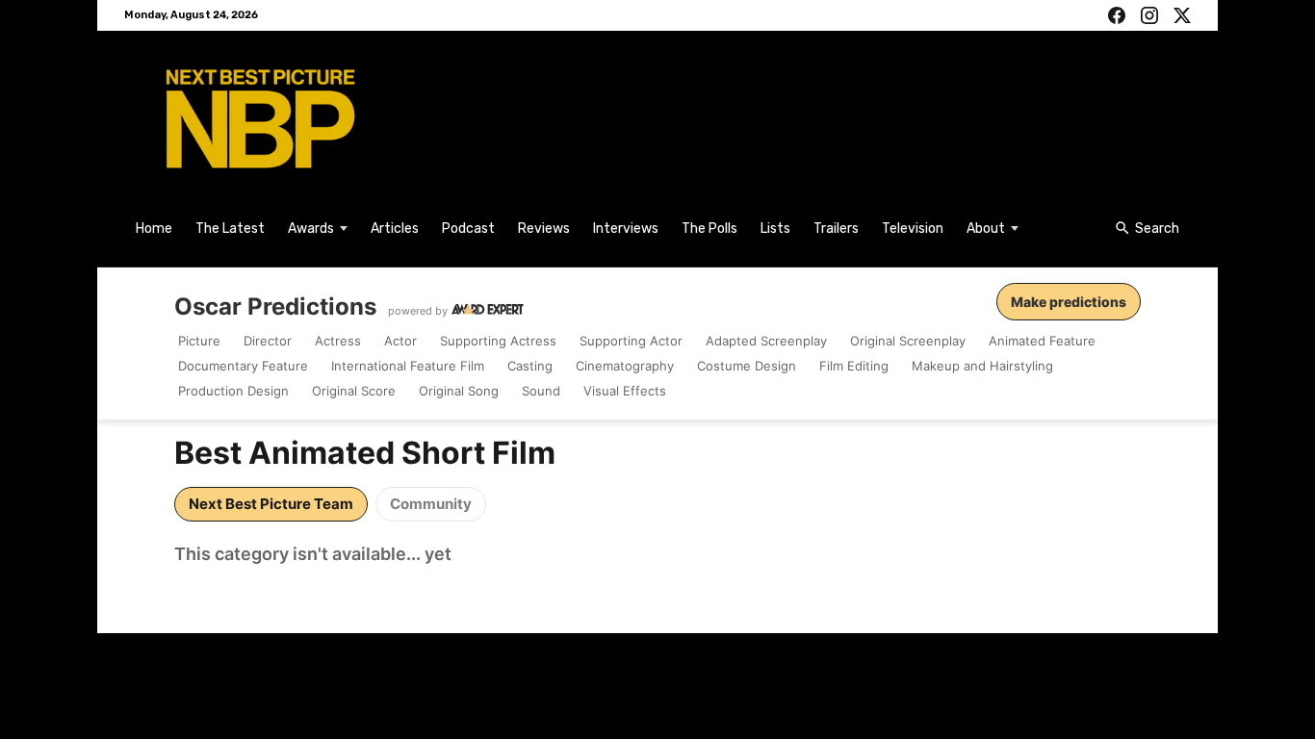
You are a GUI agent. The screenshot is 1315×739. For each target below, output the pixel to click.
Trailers (836, 228)
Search (1157, 228)
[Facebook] (1116, 15)
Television (912, 228)
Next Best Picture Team (271, 504)
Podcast (468, 228)
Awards (311, 228)
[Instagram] (1149, 15)
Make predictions (1068, 301)
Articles (395, 228)
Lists (775, 228)
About (986, 228)
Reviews (544, 228)
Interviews (625, 228)
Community (431, 504)
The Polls (709, 228)
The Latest (230, 228)
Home (154, 228)
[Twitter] (1182, 15)
